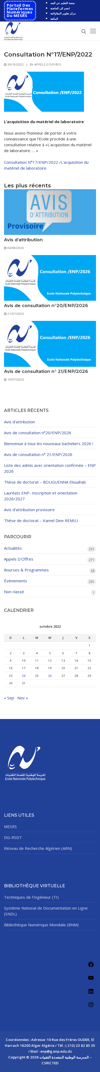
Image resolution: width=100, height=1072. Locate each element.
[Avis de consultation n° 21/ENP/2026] (50, 344)
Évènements (15, 580)
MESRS (10, 826)
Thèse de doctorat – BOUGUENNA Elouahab (45, 482)
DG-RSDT (13, 837)
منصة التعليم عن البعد (62, 3)
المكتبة (54, 18)
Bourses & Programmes (26, 569)
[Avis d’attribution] (50, 212)
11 (37, 660)
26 (50, 676)
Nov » (22, 697)
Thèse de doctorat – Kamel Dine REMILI (41, 520)
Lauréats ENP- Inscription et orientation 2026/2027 (40, 495)
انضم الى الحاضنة (60, 8)
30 (11, 683)
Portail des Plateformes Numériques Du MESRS (20, 10)
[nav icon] (93, 31)
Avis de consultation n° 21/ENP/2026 (46, 371)
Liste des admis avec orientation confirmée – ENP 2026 (50, 468)
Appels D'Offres (47, 64)
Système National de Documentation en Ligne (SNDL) (46, 910)
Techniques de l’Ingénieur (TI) (31, 897)
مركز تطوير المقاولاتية (63, 13)
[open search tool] (83, 31)
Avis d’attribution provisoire (29, 509)
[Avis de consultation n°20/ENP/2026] (50, 278)
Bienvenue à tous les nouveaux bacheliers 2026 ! (48, 443)
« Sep (9, 697)
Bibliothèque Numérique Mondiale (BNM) (41, 924)
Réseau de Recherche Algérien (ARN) (38, 848)
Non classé (14, 591)
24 (24, 676)
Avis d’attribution (23, 239)
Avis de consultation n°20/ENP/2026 (46, 305)
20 (63, 668)
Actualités (13, 548)
